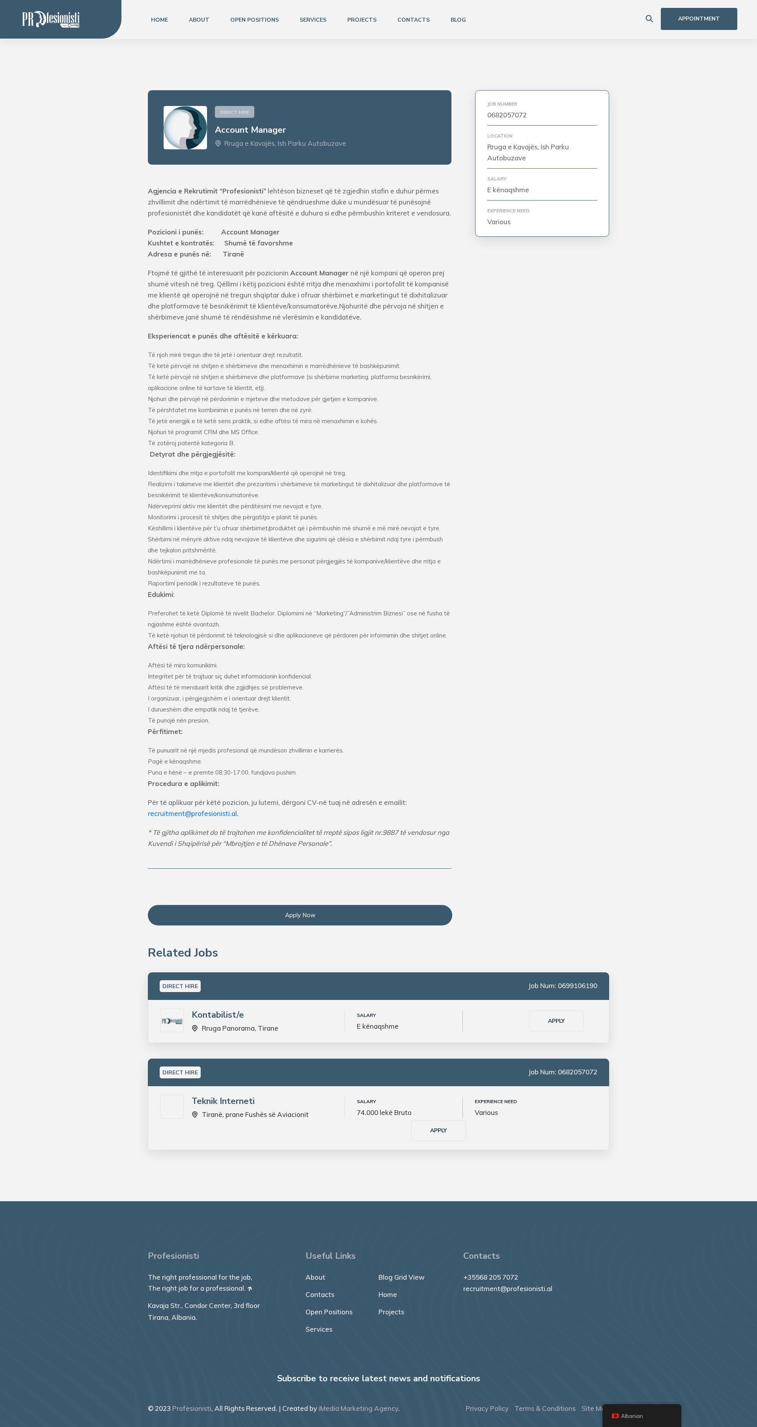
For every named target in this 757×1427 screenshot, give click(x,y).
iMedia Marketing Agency (358, 1408)
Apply (556, 1021)
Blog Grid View (401, 1277)
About (199, 20)
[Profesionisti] (51, 18)
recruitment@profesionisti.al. (193, 813)
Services (313, 20)
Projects (362, 20)
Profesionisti (191, 1408)
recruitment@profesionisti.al (507, 1288)
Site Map (595, 1408)
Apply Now (300, 915)
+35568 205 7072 (490, 1277)
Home (159, 20)
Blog (458, 20)
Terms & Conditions (545, 1408)
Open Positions (254, 20)
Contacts (413, 20)
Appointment (699, 18)
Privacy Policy (487, 1408)
